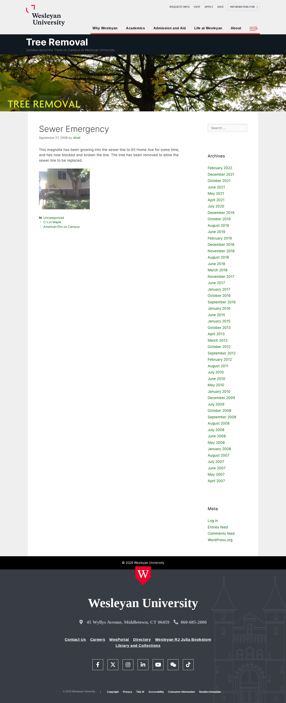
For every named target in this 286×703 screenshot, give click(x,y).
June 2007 (217, 468)
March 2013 (218, 340)
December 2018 (221, 244)
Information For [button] (243, 6)
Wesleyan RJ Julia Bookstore (183, 639)
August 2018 (218, 257)
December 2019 (221, 213)
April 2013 (216, 334)
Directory (142, 639)
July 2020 (216, 206)
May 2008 (216, 442)
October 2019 (219, 219)
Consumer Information (181, 691)
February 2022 (220, 168)
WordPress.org (220, 540)
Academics (135, 28)
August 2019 (218, 225)
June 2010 (216, 379)
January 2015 (219, 321)
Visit (197, 6)
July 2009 (216, 404)
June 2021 (216, 187)
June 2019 (216, 232)
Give (220, 6)
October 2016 (219, 296)
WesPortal (119, 639)
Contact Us (75, 639)
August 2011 (218, 366)
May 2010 (216, 385)
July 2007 (216, 462)
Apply (209, 6)
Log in (213, 521)
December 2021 (221, 174)
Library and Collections (138, 646)
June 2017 (216, 283)
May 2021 (216, 193)
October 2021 (219, 181)
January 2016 (219, 308)
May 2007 (216, 474)
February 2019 (220, 238)
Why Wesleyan (105, 28)
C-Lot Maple (52, 222)
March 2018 (217, 270)
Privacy (127, 691)
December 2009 (221, 398)
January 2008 (219, 449)
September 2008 (222, 417)
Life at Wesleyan (208, 28)
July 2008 (216, 430)
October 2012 (219, 347)
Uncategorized (53, 217)
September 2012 (222, 353)
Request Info (179, 6)
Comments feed (221, 533)
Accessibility (156, 691)
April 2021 (216, 200)
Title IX (140, 691)
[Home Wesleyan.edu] (143, 575)
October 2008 (219, 410)
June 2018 (216, 264)
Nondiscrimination (210, 691)
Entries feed (218, 527)
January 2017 (219, 289)
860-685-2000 (194, 622)
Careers (97, 639)
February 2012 (220, 359)
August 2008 (218, 423)
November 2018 (221, 251)
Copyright (113, 691)
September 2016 (222, 302)
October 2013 (219, 328)
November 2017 (221, 276)
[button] (253, 28)
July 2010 (216, 372)
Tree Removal (57, 42)
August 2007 (218, 455)
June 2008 (217, 436)
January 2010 (219, 391)
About (236, 28)
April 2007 (216, 481)
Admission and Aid (169, 28)
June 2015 (216, 315)
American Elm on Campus (61, 226)
